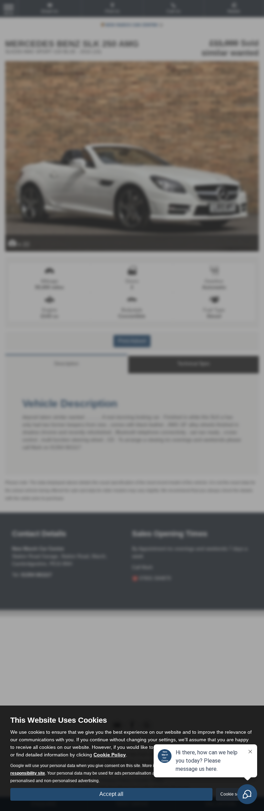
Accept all (111, 794)
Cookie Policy (110, 754)
